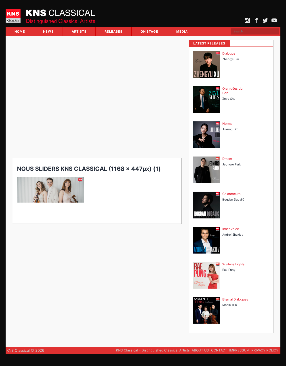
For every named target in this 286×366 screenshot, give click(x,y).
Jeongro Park (231, 164)
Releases (113, 31)
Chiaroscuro (231, 194)
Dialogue (228, 53)
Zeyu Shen (229, 98)
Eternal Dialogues (235, 299)
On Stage (149, 31)
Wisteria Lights (233, 264)
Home (20, 31)
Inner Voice (230, 229)
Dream (227, 159)
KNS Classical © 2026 (25, 350)
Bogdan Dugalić (233, 199)
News (48, 31)
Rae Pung (229, 269)
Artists (79, 31)
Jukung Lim (230, 129)
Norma (227, 123)
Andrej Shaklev (232, 234)
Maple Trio (229, 305)
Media (182, 31)
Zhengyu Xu (230, 59)
